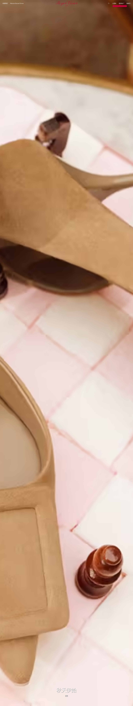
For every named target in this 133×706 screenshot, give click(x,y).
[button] (5, 3)
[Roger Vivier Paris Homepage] (66, 3)
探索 (66, 696)
